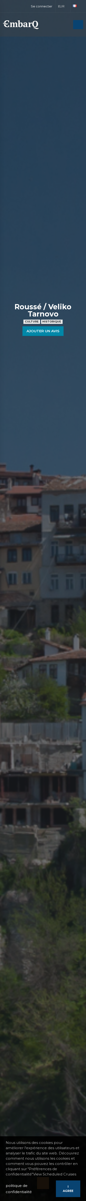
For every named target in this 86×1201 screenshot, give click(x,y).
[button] (62, 6)
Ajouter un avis (43, 331)
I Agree (68, 1189)
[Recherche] (68, 25)
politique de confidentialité (19, 1188)
